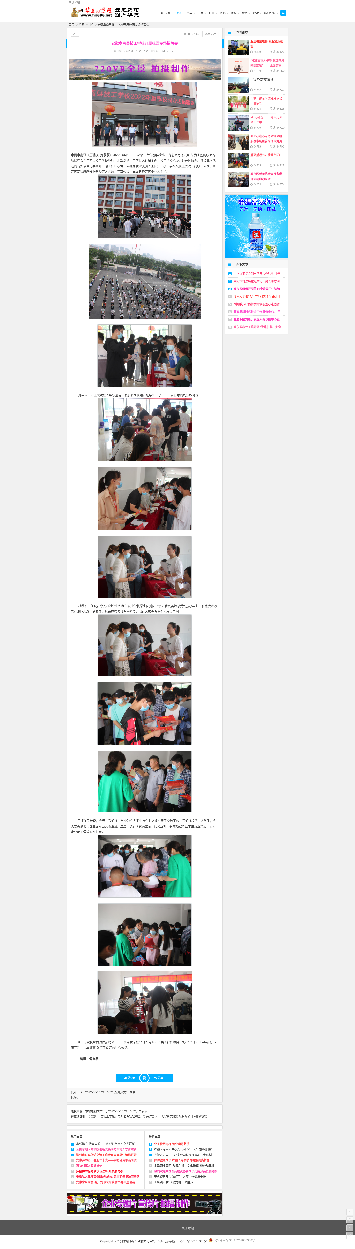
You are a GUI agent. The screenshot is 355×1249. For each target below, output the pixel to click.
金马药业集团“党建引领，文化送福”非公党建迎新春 (187, 1165)
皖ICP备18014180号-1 (194, 1241)
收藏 (256, 13)
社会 (91, 24)
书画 (200, 13)
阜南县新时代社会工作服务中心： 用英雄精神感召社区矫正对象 (274, 311)
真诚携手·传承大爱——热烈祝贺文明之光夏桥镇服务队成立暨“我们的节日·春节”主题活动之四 (135, 1144)
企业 (211, 13)
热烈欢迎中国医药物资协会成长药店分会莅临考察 (185, 1171)
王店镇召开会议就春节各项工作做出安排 (180, 1176)
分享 (160, 1077)
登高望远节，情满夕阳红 (266, 155)
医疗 (234, 13)
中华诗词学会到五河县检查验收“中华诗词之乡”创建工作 (269, 273)
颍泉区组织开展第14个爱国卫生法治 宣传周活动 (264, 288)
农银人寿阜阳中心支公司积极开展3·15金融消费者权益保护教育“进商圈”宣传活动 (205, 1154)
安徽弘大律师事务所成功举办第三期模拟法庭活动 (107, 1176)
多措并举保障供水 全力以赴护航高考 (99, 1171)
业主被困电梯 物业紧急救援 (171, 1144)
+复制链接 (200, 1116)
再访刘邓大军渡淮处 (89, 1165)
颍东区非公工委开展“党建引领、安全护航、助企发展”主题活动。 (275, 327)
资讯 (178, 13)
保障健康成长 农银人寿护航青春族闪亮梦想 (182, 1160)
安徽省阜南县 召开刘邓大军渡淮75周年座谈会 (105, 1182)
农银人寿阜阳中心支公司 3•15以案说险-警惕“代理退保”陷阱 (192, 1149)
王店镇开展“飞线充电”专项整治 (174, 1182)
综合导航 (270, 13)
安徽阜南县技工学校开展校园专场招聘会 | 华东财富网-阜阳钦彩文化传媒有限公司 (141, 1116)
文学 (189, 13)
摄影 (223, 13)
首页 (167, 13)
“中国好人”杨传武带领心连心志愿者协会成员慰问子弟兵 (269, 304)
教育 (245, 13)
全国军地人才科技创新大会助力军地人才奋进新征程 (109, 1149)
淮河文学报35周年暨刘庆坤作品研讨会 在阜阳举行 (266, 296)
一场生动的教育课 (261, 79)
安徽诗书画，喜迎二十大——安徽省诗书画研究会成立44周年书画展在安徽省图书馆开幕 (132, 1160)
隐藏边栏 (210, 34)
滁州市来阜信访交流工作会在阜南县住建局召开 (106, 1154)
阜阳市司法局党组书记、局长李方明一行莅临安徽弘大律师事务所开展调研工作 (284, 281)
